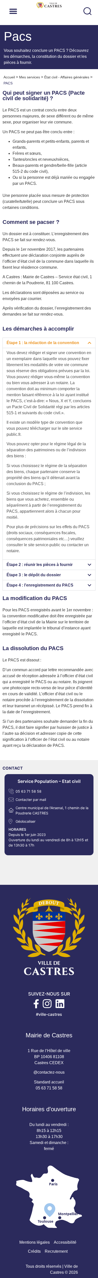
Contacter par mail (31, 799)
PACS (8, 83)
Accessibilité (65, 1242)
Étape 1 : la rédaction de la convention (43, 343)
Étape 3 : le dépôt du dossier (34, 575)
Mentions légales (34, 1242)
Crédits (34, 1251)
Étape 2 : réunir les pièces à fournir (40, 564)
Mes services (29, 77)
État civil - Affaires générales (66, 77)
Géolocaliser (25, 821)
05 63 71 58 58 (28, 791)
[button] (44, 11)
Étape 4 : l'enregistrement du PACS (40, 585)
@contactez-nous (49, 1072)
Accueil (9, 77)
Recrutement (56, 1251)
